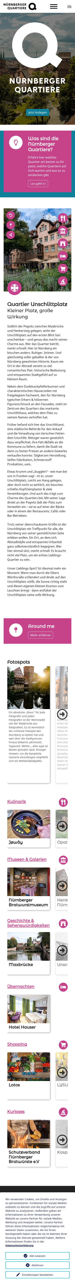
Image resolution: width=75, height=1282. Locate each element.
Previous (4, 726)
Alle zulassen (37, 1256)
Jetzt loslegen (37, 112)
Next (62, 714)
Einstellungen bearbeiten (37, 1274)
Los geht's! (38, 184)
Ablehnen (38, 1265)
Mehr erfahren (40, 635)
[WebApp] (20, 6)
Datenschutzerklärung (19, 1245)
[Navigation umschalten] (53, 6)
